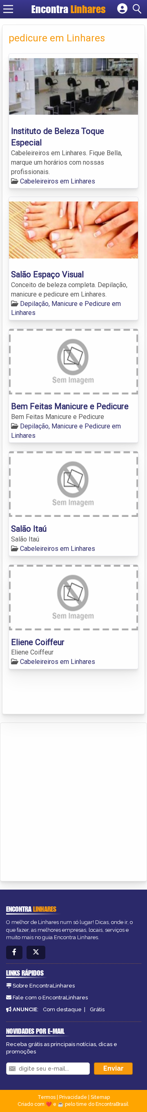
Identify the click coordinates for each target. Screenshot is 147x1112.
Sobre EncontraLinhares (44, 986)
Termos (47, 1097)
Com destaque (62, 1009)
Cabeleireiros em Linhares (57, 181)
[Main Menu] (8, 9)
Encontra (68, 9)
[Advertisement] (73, 800)
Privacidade (73, 1097)
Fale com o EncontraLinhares (50, 997)
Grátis (97, 1009)
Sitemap (100, 1097)
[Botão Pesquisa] (138, 9)
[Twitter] (36, 952)
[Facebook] (14, 952)
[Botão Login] (122, 9)
